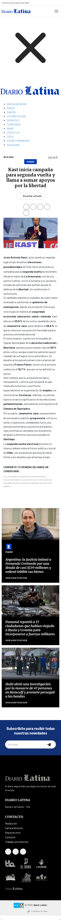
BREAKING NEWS (17, 104)
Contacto (10, 837)
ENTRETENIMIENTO (18, 140)
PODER (11, 108)
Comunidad (13, 144)
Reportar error (13, 832)
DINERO (11, 112)
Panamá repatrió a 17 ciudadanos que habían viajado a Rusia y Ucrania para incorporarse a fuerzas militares (30, 628)
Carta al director (14, 828)
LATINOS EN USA (16, 116)
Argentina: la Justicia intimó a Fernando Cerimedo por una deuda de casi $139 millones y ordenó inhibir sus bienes (28, 565)
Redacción (11, 823)
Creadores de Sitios (39, 911)
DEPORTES (13, 120)
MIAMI (10, 128)
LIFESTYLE (13, 132)
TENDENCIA (14, 124)
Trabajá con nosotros (16, 841)
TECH (10, 136)
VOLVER (53, 157)
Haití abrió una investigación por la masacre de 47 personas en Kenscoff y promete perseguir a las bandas (30, 690)
